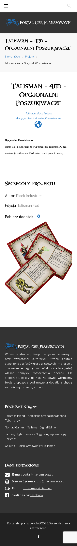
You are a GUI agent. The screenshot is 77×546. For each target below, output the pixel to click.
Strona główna (13, 56)
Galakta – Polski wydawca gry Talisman (30, 445)
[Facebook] (38, 537)
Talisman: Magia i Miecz (38, 113)
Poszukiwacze (53, 118)
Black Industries (35, 118)
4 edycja (21, 118)
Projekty (29, 56)
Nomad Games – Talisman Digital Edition (31, 427)
